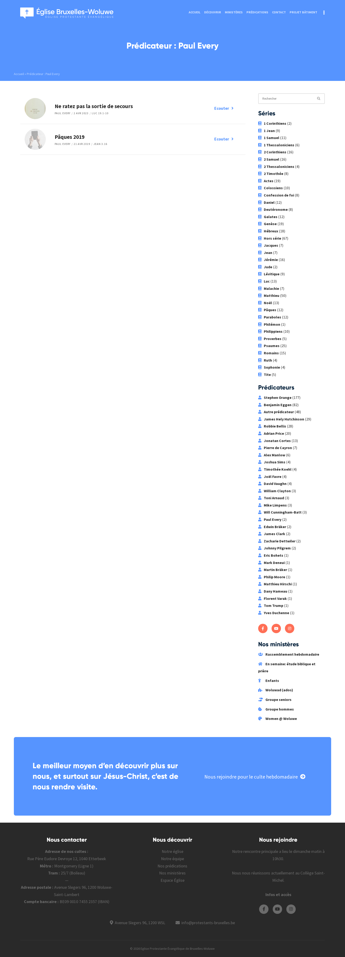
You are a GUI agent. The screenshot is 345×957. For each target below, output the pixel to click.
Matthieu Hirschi (278, 584)
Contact (279, 12)
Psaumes (272, 345)
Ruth (268, 360)
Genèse (270, 223)
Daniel (269, 202)
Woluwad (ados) (279, 690)
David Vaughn (275, 483)
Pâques (270, 309)
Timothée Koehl (277, 469)
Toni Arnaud (274, 498)
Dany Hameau (275, 591)
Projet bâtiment (303, 12)
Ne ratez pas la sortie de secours (94, 106)
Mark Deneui (274, 562)
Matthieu (271, 295)
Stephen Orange (277, 397)
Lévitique (272, 274)
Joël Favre (272, 476)
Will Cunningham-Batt (283, 512)
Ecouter (221, 108)
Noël (268, 302)
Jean (268, 252)
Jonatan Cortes (277, 440)
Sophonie (272, 367)
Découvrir (212, 12)
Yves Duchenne (276, 612)
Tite (267, 374)
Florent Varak (275, 598)
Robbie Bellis (275, 426)
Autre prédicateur (279, 411)
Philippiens (273, 331)
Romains (271, 353)
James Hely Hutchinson (284, 419)
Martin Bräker (275, 569)
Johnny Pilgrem (277, 548)
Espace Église (172, 880)
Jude (268, 267)
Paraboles (272, 317)
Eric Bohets (273, 555)
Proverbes (272, 338)
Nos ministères (172, 873)
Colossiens (273, 187)
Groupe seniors (278, 699)
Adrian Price (274, 433)
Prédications (257, 12)
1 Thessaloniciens (279, 145)
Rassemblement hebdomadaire (292, 654)
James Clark (274, 533)
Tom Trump (273, 605)
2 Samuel (271, 159)
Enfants (272, 680)
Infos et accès (278, 894)
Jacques (271, 245)
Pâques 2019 (69, 136)
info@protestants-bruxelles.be (208, 922)
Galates (270, 216)
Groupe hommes (279, 709)
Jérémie (271, 259)
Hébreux (271, 231)
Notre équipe (172, 858)
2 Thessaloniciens (279, 166)
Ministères (234, 12)
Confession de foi (279, 195)
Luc (267, 281)
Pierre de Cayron (278, 447)
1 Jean (269, 130)
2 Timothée (273, 173)
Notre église (172, 851)
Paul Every (62, 113)
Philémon (272, 324)
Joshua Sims (274, 462)
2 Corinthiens (275, 152)
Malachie (271, 288)
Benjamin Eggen (277, 404)
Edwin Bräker (275, 526)
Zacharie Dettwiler (279, 541)
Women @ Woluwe (281, 718)
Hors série (272, 238)
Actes (268, 180)
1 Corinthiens (275, 123)
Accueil (194, 12)
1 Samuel (271, 137)
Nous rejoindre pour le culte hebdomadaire (251, 776)
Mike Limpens (275, 505)
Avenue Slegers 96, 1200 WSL (140, 922)
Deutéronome (276, 209)
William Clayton (277, 490)
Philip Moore (274, 577)
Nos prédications (172, 866)
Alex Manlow (274, 455)
